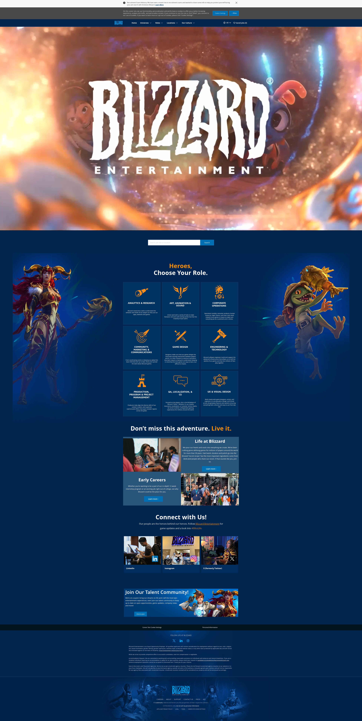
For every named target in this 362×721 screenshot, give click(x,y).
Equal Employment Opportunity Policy (171, 650)
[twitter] (174, 641)
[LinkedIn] (142, 554)
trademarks (159, 703)
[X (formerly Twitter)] (219, 554)
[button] (220, 13)
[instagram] (188, 641)
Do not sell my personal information (187, 706)
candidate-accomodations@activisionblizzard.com (213, 660)
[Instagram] (180, 554)
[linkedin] (181, 641)
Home (134, 23)
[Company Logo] (122, 23)
